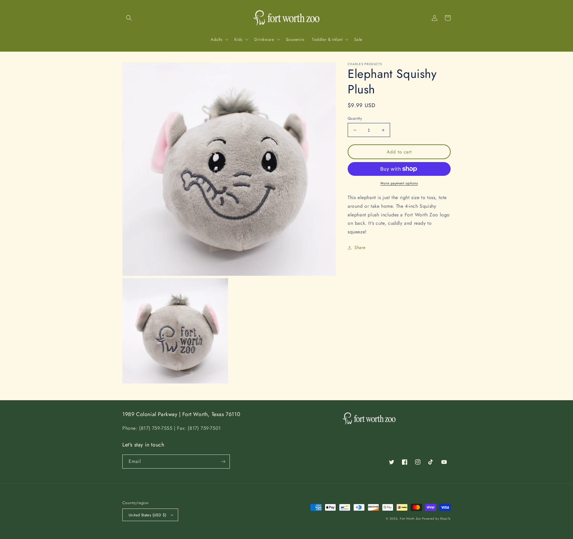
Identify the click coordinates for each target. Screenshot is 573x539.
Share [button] (360, 247)
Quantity (355, 118)
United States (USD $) (147, 515)
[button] (128, 17)
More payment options (399, 183)
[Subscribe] (222, 462)
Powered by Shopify (436, 518)
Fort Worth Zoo (410, 518)
